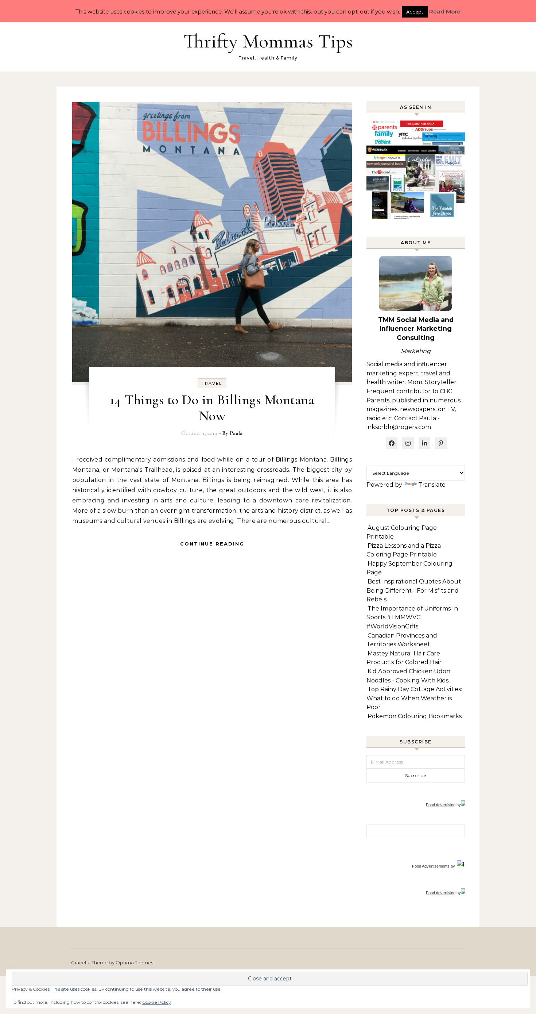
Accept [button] (414, 12)
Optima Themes (134, 962)
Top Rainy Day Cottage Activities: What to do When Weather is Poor (414, 698)
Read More (445, 11)
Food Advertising (440, 805)
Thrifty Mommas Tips (268, 41)
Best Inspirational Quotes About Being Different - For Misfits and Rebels (413, 590)
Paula (236, 433)
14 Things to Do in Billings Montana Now (212, 407)
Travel (212, 383)
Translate (432, 484)
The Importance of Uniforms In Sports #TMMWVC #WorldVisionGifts (412, 617)
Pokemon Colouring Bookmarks (415, 716)
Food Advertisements (431, 866)
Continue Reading (212, 544)
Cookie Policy (156, 1002)
